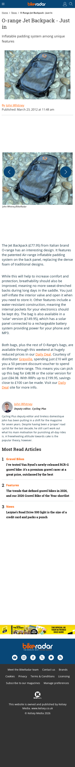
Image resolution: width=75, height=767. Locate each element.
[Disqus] (37, 575)
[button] (37, 180)
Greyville (25, 359)
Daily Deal (43, 354)
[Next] (65, 172)
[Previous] (9, 172)
